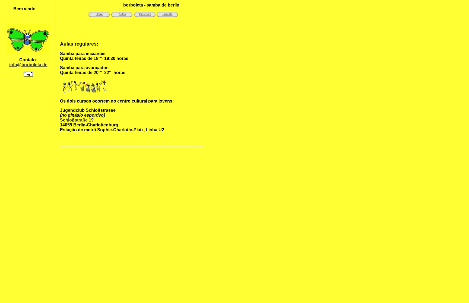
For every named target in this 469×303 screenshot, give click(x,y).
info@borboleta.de (28, 64)
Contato (168, 13)
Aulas (122, 13)
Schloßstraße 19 (77, 120)
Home (99, 13)
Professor (145, 13)
